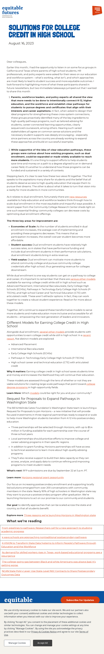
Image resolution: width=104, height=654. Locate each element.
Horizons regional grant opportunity (43, 477)
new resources (78, 196)
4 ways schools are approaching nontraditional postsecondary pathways (44, 537)
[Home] (18, 12)
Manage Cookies (17, 642)
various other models (82, 279)
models (34, 393)
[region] (52, 628)
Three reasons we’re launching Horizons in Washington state (60, 515)
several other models (52, 332)
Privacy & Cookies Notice (44, 631)
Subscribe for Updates (80, 600)
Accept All (43, 642)
